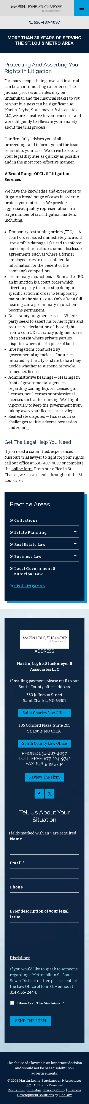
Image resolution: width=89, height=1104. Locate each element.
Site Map (34, 1090)
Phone (16, 887)
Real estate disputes (26, 416)
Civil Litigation (29, 586)
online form (22, 469)
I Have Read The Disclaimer (40, 1003)
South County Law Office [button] (44, 743)
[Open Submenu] (75, 532)
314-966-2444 (23, 992)
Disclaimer (20, 958)
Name (16, 839)
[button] (81, 8)
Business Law (27, 556)
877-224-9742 (57, 758)
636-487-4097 (47, 22)
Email (17, 863)
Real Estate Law (30, 544)
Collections (26, 520)
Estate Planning (30, 532)
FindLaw (65, 1095)
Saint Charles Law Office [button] (44, 713)
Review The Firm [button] (44, 777)
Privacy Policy (54, 1090)
